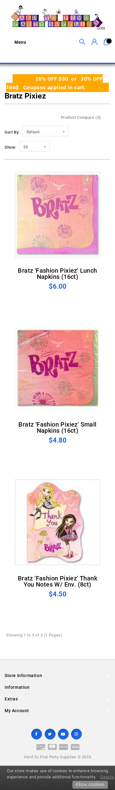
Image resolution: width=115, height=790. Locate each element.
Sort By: (12, 132)
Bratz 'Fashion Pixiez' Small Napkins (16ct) (57, 427)
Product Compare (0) (81, 117)
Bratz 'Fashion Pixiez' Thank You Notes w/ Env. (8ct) (57, 581)
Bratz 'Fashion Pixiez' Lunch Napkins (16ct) (57, 273)
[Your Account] (94, 42)
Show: (10, 147)
